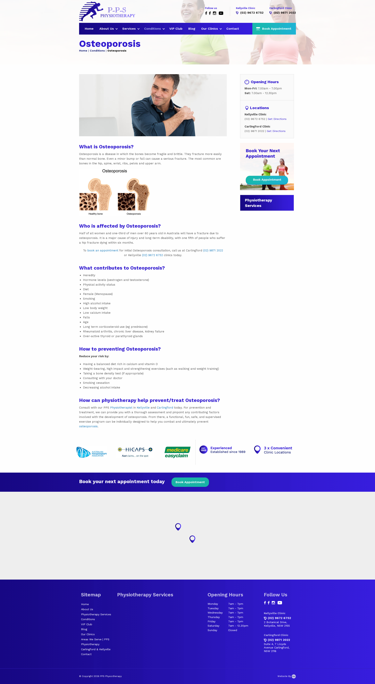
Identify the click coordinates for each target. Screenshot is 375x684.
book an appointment (102, 250)
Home (89, 28)
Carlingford (165, 407)
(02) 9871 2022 (285, 12)
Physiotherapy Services (96, 614)
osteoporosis (88, 426)
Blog (191, 28)
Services (129, 28)
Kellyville (143, 407)
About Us (106, 28)
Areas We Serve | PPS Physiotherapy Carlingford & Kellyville (96, 644)
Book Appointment (190, 482)
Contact (232, 28)
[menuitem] (89, 29)
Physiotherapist (121, 407)
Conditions (152, 28)
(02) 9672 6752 (251, 12)
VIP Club (175, 28)
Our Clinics (209, 28)
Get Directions (277, 118)
